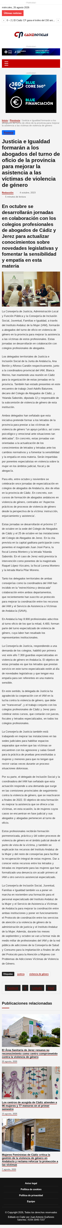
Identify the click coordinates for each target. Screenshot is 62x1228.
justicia (20, 974)
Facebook (12, 988)
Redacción (8, 192)
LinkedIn (37, 988)
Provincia (15, 120)
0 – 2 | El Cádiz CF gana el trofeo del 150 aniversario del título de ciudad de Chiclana (31, 20)
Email (51, 988)
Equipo (31, 1201)
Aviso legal (31, 1183)
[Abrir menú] (31, 63)
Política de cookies (31, 1189)
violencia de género (39, 974)
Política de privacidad (31, 1195)
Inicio (5, 120)
